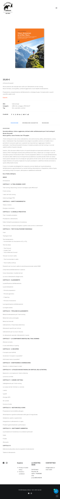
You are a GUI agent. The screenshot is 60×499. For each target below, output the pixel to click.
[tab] (30, 123)
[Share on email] (28, 114)
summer (23, 108)
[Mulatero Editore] (8, 8)
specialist (17, 108)
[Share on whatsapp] (22, 114)
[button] (56, 8)
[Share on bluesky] (24, 114)
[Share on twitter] (14, 114)
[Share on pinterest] (18, 114)
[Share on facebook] (12, 114)
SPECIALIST (27, 106)
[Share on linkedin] (20, 114)
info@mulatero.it (50, 467)
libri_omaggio (19, 106)
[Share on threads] (16, 114)
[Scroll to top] (57, 496)
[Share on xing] (26, 114)
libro (13, 108)
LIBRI (13, 106)
